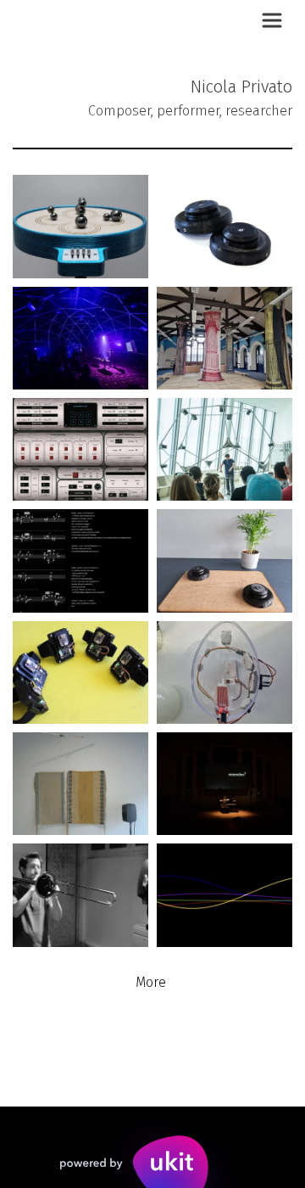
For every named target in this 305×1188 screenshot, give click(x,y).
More (152, 982)
